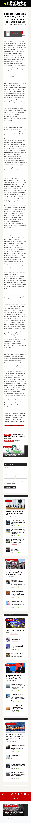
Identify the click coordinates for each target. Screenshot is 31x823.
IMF (13, 436)
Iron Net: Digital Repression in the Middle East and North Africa (18, 522)
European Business (19, 434)
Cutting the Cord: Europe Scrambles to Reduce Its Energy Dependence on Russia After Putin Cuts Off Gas (18, 697)
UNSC (5, 438)
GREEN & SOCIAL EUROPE (11, 560)
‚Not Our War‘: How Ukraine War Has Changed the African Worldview (17, 549)
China (13, 434)
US (8, 438)
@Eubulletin (12, 24)
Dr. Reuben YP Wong (14, 633)
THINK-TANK (17, 440)
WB (10, 438)
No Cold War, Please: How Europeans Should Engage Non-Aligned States (17, 541)
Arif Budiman (15, 649)
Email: (17, 474)
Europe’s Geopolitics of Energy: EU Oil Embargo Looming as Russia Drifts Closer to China (15, 676)
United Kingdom (21, 436)
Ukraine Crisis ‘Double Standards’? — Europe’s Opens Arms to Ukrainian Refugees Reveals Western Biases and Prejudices (18, 583)
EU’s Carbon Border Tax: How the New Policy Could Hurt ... (13, 455)
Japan (15, 436)
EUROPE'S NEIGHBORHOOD (10, 805)
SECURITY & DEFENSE (10, 724)
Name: (5, 474)
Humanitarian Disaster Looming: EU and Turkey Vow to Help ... (14, 813)
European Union (7, 436)
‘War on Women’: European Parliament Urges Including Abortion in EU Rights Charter (14, 572)
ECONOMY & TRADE (10, 664)
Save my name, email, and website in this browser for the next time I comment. (15, 482)
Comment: (6, 467)
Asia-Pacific (9, 619)
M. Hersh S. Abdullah (16, 656)
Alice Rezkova (15, 641)
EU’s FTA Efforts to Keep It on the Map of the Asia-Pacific (17, 646)
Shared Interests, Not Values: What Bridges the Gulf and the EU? (14, 513)
